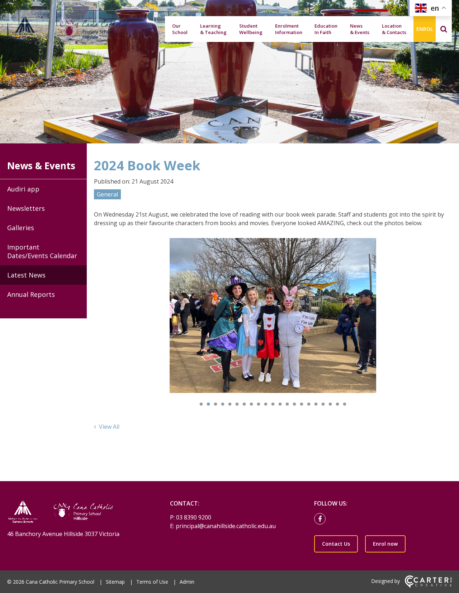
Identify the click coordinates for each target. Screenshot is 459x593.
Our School (180, 29)
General (107, 194)
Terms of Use (152, 581)
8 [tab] (251, 404)
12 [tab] (280, 404)
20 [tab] (337, 404)
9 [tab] (258, 404)
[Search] (444, 29)
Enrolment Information (288, 29)
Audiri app (23, 189)
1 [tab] (201, 404)
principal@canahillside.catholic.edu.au (226, 526)
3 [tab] (215, 404)
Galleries (20, 227)
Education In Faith (325, 29)
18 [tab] (323, 404)
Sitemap (115, 581)
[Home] (76, 512)
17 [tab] (316, 404)
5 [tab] (229, 404)
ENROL (424, 28)
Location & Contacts (394, 29)
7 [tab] (244, 404)
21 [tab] (344, 404)
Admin (187, 581)
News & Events (359, 29)
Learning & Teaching (213, 29)
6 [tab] (237, 404)
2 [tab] (208, 404)
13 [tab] (287, 404)
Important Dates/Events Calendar (42, 251)
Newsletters (26, 208)
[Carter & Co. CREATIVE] (428, 586)
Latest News (26, 275)
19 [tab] (330, 404)
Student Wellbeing (250, 29)
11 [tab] (272, 404)
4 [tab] (222, 404)
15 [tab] (301, 404)
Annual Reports (31, 294)
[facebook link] (321, 519)
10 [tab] (265, 404)
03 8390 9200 (193, 517)
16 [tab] (308, 404)
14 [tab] (294, 404)
